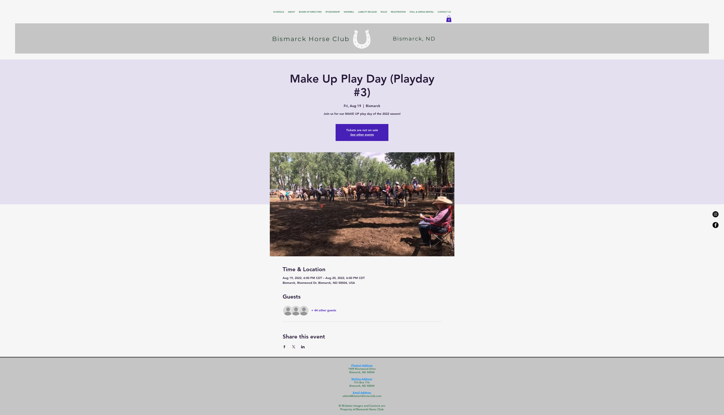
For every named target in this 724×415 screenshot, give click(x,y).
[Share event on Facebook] (284, 346)
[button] (449, 18)
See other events (362, 134)
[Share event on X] (293, 346)
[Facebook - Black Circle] (715, 225)
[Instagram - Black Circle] (715, 214)
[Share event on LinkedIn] (303, 346)
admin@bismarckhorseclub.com (361, 396)
